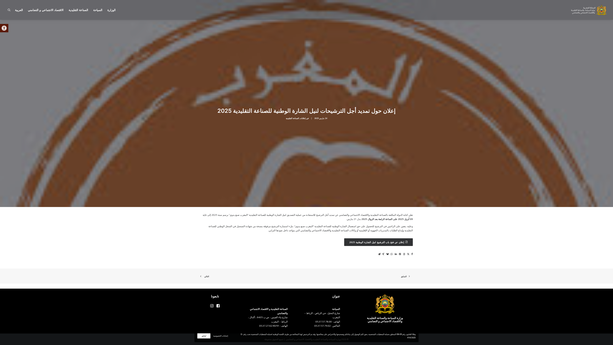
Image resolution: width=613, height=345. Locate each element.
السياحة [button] (97, 10)
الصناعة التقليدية (292, 118)
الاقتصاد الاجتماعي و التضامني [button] (46, 10)
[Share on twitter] (408, 254)
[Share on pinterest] (400, 254)
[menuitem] (110, 10)
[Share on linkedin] (396, 254)
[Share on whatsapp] (392, 254)
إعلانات (303, 118)
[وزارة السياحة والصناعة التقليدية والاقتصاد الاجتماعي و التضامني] (588, 9)
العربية (19, 10)
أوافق (204, 335)
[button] (4, 28)
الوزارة (111, 10)
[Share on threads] (404, 254)
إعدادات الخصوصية (220, 335)
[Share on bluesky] (387, 254)
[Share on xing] (383, 254)
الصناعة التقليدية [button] (78, 10)
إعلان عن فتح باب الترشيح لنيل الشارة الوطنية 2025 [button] (376, 242)
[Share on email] (379, 254)
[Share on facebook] (412, 254)
